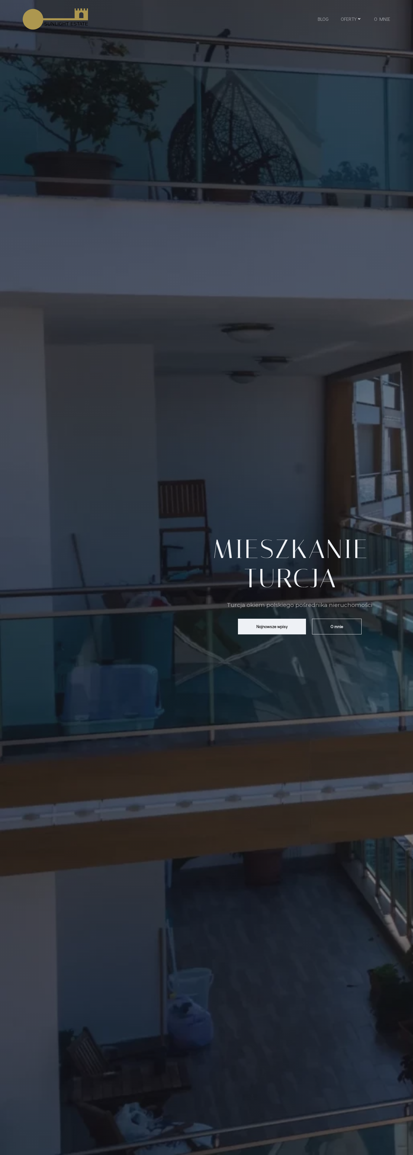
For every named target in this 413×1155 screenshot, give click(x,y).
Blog (323, 19)
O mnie (382, 19)
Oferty (348, 19)
